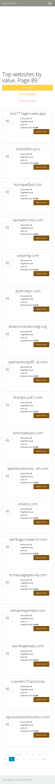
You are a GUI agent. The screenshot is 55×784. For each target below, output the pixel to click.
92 (30, 759)
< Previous (18, 754)
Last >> (7, 763)
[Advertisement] (27, 36)
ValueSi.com (9, 3)
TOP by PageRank (27, 94)
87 (46, 754)
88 (5, 759)
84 (27, 754)
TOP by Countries (27, 100)
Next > (44, 759)
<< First (7, 754)
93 (37, 759)
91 (24, 759)
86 (39, 754)
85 (33, 754)
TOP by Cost (27, 87)
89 (12, 759)
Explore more (41, 131)
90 (18, 759)
